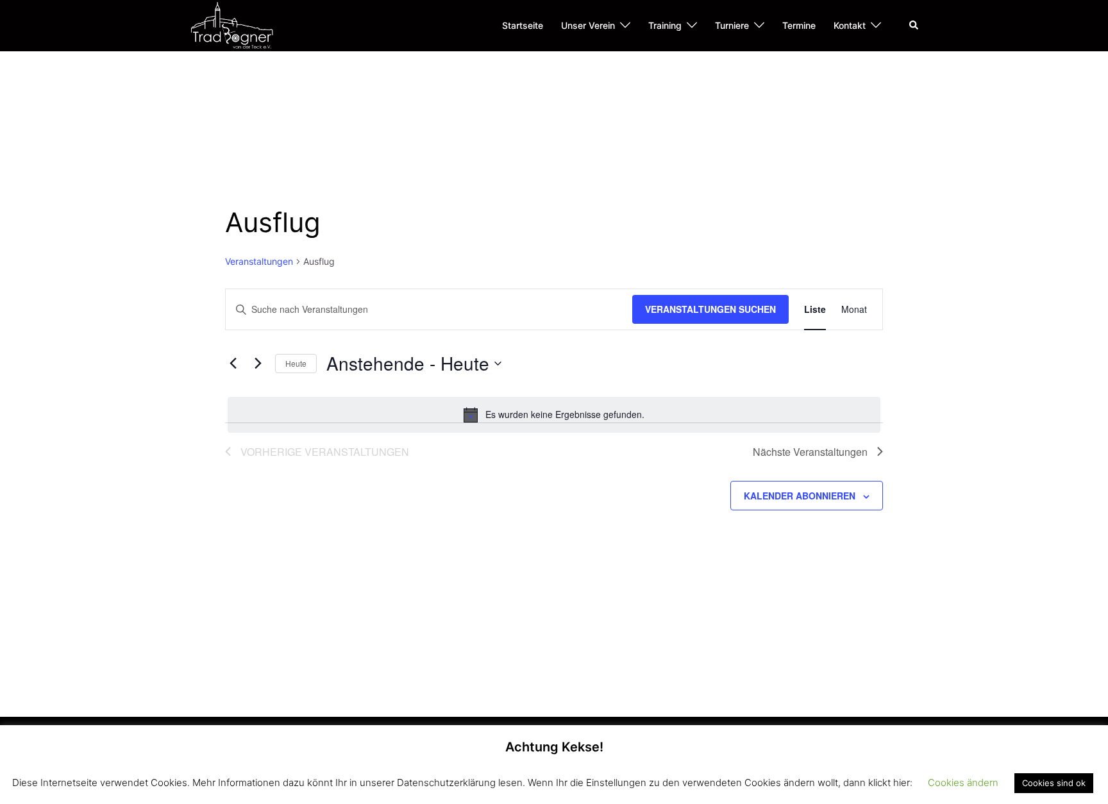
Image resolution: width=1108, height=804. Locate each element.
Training (665, 25)
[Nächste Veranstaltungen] (257, 363)
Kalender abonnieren (799, 495)
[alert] (554, 415)
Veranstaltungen (259, 261)
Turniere (732, 25)
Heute (295, 363)
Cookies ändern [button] (963, 782)
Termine (799, 25)
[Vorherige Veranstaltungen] (232, 363)
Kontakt (850, 25)
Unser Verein (588, 25)
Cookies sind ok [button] (1054, 783)
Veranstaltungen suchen (710, 309)
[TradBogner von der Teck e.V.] (232, 24)
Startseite (522, 25)
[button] (914, 26)
